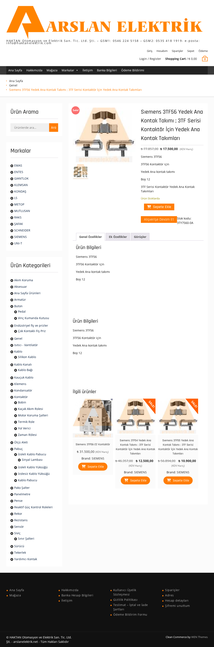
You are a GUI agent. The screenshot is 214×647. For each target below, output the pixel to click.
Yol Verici (24, 428)
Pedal (22, 311)
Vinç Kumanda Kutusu (33, 318)
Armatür (20, 300)
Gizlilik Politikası (125, 600)
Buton (18, 306)
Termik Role (26, 422)
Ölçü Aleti (21, 442)
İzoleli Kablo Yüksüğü (33, 467)
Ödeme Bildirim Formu (130, 614)
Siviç (17, 533)
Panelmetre (22, 494)
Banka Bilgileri (107, 70)
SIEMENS (98, 458)
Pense (18, 501)
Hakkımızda (34, 70)
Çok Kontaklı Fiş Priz (32, 331)
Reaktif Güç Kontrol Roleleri (33, 507)
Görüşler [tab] (140, 237)
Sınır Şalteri (26, 538)
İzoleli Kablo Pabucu (32, 454)
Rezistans (21, 520)
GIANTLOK (21, 178)
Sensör (19, 527)
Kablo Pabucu (27, 480)
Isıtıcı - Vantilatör (26, 345)
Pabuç (18, 449)
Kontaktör (21, 397)
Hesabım (162, 51)
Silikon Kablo (27, 357)
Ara (53, 127)
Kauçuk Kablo (23, 377)
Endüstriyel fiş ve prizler (31, 325)
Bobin (22, 402)
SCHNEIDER (22, 230)
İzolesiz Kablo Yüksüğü (34, 474)
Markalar (68, 70)
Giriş (149, 51)
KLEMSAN (21, 185)
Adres (169, 595)
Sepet (190, 51)
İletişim (88, 70)
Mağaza (52, 70)
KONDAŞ (20, 191)
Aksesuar (20, 287)
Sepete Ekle (162, 206)
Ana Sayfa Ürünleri (27, 293)
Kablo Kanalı (23, 364)
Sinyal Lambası (32, 460)
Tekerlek (20, 553)
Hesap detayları (177, 600)
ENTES (18, 172)
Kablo (18, 351)
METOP (19, 204)
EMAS (18, 165)
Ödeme (203, 51)
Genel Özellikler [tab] (90, 237)
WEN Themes (199, 637)
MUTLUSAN (22, 211)
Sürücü (19, 546)
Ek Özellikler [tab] (118, 237)
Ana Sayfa (15, 70)
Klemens (20, 384)
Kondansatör (23, 390)
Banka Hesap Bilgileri (77, 595)
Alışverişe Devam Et (159, 219)
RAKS (18, 217)
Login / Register (150, 59)
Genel (13, 85)
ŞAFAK (18, 224)
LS (15, 198)
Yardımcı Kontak (25, 559)
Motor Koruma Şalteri (33, 415)
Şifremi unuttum (177, 606)
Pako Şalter (22, 488)
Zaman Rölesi (27, 435)
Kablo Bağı (25, 370)
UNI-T (18, 243)
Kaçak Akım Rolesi (30, 409)
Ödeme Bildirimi (132, 70)
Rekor (18, 514)
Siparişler (177, 51)
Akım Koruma (23, 280)
